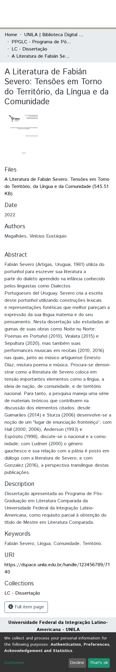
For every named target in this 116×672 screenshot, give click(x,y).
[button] (76, 13)
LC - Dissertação (29, 49)
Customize (14, 663)
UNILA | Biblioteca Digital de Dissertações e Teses (54, 34)
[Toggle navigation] (107, 14)
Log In (89, 13)
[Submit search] (68, 13)
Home (11, 34)
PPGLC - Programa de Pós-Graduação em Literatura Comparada (41, 42)
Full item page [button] (28, 607)
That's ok (99, 663)
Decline (77, 663)
